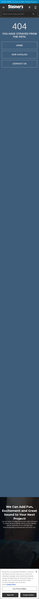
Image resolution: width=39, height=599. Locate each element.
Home (19, 45)
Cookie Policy (11, 584)
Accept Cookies (28, 595)
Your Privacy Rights (19, 589)
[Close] (36, 571)
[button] (3, 7)
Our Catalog (19, 54)
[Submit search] (33, 14)
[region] (19, 584)
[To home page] (15, 7)
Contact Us (19, 63)
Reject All (10, 595)
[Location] (29, 7)
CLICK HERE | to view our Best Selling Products (19, 2)
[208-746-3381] (35, 7)
